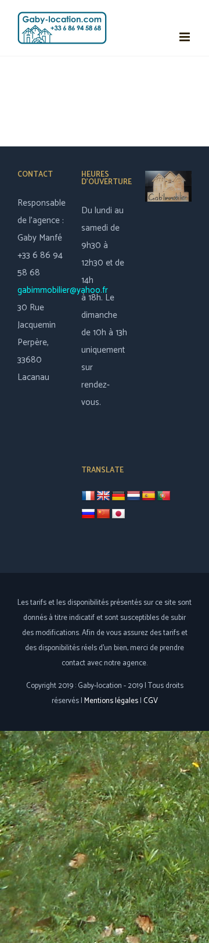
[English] (103, 496)
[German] (118, 496)
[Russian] (88, 514)
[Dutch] (133, 496)
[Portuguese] (164, 496)
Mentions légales (111, 701)
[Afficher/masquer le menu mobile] (185, 37)
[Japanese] (118, 514)
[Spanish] (149, 496)
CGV (150, 701)
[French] (88, 495)
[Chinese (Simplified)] (103, 514)
